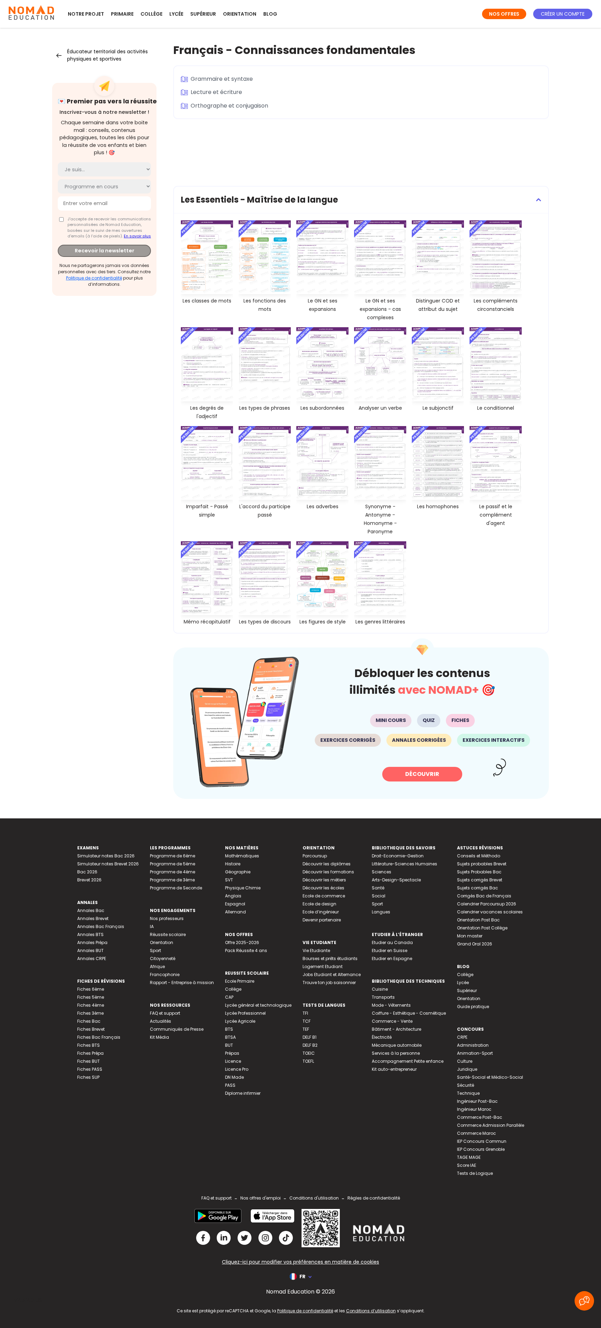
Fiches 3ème (90, 1013)
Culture (464, 1061)
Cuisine (380, 989)
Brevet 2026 (89, 880)
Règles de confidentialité (373, 1198)
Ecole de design (319, 904)
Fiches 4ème (90, 1005)
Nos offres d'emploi (260, 1198)
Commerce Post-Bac (479, 1117)
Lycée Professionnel (245, 1013)
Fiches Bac (89, 1021)
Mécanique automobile (397, 1045)
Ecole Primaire (239, 981)
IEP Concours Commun (481, 1141)
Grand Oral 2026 (474, 944)
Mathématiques (242, 856)
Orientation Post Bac (478, 920)
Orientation (239, 13)
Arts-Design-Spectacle (396, 880)
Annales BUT (90, 950)
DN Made (234, 1077)
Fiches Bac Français (98, 1037)
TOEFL (308, 1061)
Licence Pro (236, 1069)
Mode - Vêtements (391, 1005)
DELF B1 (309, 1037)
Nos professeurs (167, 918)
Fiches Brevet (91, 1029)
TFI (305, 1013)
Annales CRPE (91, 958)
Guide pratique (473, 1006)
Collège (151, 13)
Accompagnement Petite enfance (407, 1061)
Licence (233, 1061)
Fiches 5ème (90, 997)
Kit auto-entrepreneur (394, 1069)
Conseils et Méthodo (478, 856)
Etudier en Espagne (392, 958)
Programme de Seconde (176, 888)
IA (152, 926)
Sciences (381, 872)
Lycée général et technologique (258, 1005)
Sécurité (465, 1085)
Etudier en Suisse (389, 950)
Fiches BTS (88, 1045)
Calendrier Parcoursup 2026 (486, 904)
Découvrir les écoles (323, 888)
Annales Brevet (93, 918)
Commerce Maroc (476, 1133)
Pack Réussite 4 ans (246, 950)
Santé (378, 888)
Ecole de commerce (324, 896)
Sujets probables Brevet (481, 864)
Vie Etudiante (316, 950)
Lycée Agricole (240, 1021)
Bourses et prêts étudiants (330, 958)
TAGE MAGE (469, 1157)
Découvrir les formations (328, 872)
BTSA (230, 1037)
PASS (230, 1085)
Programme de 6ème (172, 856)
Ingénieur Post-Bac (477, 1101)
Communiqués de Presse (176, 1029)
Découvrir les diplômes (327, 864)
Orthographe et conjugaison (229, 106)
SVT (229, 880)
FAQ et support (165, 1013)
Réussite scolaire (168, 934)
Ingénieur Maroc (474, 1109)
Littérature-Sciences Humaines (404, 864)
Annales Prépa (92, 942)
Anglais (233, 896)
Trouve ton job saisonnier (329, 982)
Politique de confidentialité (94, 278)
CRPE (462, 1037)
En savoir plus (137, 236)
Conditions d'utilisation (314, 1198)
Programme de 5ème (172, 864)
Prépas (232, 1053)
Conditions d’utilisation (371, 1311)
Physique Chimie (243, 888)
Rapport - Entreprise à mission (182, 982)
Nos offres (504, 13)
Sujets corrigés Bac (477, 888)
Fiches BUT (88, 1061)
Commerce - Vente (392, 1021)
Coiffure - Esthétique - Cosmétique (409, 1013)
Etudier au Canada (392, 942)
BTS (229, 1029)
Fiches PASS (89, 1069)
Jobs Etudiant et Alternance (332, 974)
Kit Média (159, 1037)
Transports (383, 997)
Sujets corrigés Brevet (479, 880)
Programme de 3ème (172, 880)
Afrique (157, 966)
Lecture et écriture (216, 92)
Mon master (469, 936)
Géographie (237, 872)
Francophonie (164, 974)
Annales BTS (90, 934)
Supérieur (203, 13)
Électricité (382, 1037)
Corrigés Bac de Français (484, 896)
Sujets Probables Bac (479, 872)
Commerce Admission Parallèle (490, 1125)
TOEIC (309, 1053)
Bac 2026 (87, 872)
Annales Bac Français (100, 926)
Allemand (235, 912)
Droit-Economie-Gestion (398, 856)
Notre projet (86, 13)
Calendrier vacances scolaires (490, 912)
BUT (229, 1045)
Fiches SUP (88, 1077)
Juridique (467, 1069)
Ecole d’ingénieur (321, 912)
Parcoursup (315, 856)
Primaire (122, 13)
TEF (306, 1029)
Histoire (232, 864)
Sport (155, 950)
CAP (229, 997)
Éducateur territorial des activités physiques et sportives (107, 55)
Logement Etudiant (323, 966)
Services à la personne (396, 1053)
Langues (381, 912)
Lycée (176, 13)
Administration (473, 1045)
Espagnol (235, 904)
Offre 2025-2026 (242, 942)
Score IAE (466, 1165)
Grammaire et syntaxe (222, 79)
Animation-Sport (475, 1053)
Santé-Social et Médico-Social (490, 1077)
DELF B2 (310, 1045)
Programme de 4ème (172, 872)
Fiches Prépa (90, 1053)
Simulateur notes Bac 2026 (106, 856)
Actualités (160, 1021)
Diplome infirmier (243, 1093)
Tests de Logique (475, 1173)
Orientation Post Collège (482, 928)
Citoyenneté (162, 958)
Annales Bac (90, 910)
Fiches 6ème (90, 989)
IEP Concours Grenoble (481, 1149)
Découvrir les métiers (324, 880)
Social (378, 896)
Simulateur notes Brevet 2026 (108, 864)
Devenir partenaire (322, 920)
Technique (468, 1093)
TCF (307, 1021)
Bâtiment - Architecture (396, 1029)
